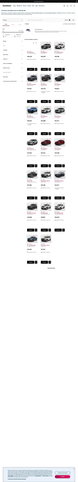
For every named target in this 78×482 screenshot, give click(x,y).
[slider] (3, 32)
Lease (20, 24)
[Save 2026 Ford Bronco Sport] (36, 75)
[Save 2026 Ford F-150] (36, 171)
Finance (13, 24)
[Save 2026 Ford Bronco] (50, 75)
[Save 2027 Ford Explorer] (36, 43)
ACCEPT (62, 476)
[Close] (73, 468)
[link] (7, 5)
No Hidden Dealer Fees (38, 1)
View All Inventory (51, 268)
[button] (14, 5)
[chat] (67, 5)
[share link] (33, 43)
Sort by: (69, 23)
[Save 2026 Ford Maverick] (63, 43)
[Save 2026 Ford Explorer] (63, 75)
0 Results (27, 23)
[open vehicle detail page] (32, 46)
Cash (6, 24)
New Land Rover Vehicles (37, 12)
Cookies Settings (62, 473)
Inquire (30, 69)
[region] (39, 474)
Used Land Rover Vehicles (50, 12)
